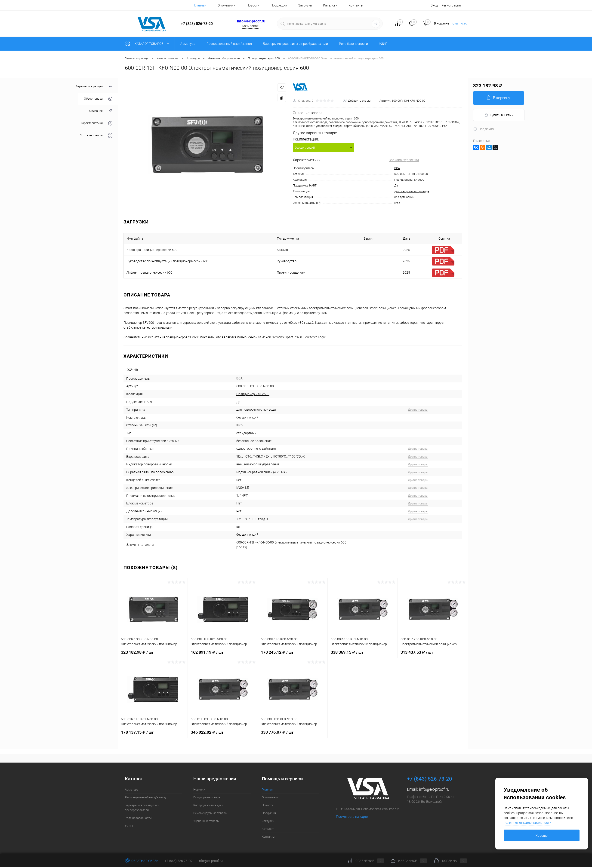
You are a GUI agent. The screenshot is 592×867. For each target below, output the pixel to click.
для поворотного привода (411, 191)
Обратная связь (144, 861)
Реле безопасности (138, 818)
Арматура (131, 789)
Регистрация (451, 5)
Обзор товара (93, 99)
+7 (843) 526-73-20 (178, 861)
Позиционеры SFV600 (409, 179)
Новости (253, 5)
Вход (434, 5)
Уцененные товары (206, 821)
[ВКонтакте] (476, 147)
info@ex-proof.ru (251, 21)
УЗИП (129, 825)
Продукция (279, 5)
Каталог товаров (149, 44)
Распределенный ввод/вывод (145, 797)
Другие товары (418, 409)
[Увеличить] (205, 144)
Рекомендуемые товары (210, 813)
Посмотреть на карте (352, 816)
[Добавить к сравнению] (282, 98)
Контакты (356, 5)
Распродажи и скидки (208, 805)
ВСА (397, 168)
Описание (96, 111)
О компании (226, 5)
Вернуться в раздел (89, 86)
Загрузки (305, 5)
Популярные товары (207, 797)
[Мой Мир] (489, 147)
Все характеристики (404, 160)
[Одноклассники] (482, 147)
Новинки (199, 789)
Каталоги (330, 5)
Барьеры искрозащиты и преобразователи (142, 807)
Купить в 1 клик (501, 115)
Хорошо (542, 835)
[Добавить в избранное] (282, 87)
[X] (495, 147)
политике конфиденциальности (527, 822)
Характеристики (91, 123)
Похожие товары (91, 135)
